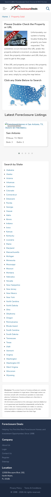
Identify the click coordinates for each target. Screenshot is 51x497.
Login (4, 449)
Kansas (9, 231)
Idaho (8, 215)
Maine (8, 244)
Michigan (10, 256)
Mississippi (10, 264)
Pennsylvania (12, 322)
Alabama (10, 170)
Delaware (10, 199)
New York (10, 297)
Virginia (9, 354)
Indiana (9, 223)
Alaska (9, 174)
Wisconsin (10, 371)
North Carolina (12, 301)
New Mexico (11, 293)
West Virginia (12, 367)
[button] (19, 153)
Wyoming (10, 375)
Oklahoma (10, 313)
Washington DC (13, 363)
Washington (11, 359)
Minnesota (10, 260)
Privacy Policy (16, 488)
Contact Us (7, 453)
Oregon (9, 318)
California (10, 186)
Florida (9, 203)
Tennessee (11, 338)
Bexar (10, 138)
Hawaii (9, 211)
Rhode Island (12, 326)
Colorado (10, 190)
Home (5, 16)
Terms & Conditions (32, 488)
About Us (6, 445)
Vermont (10, 350)
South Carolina (12, 330)
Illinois (9, 219)
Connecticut (11, 194)
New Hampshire (13, 285)
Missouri (9, 268)
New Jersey (11, 289)
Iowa (8, 227)
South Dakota (12, 334)
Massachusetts (12, 252)
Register (5, 457)
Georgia (9, 207)
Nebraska (10, 277)
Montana (10, 272)
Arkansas (10, 182)
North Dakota (12, 305)
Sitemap (5, 461)
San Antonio (13, 133)
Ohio (8, 309)
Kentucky (10, 235)
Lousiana (10, 240)
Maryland (10, 248)
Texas (8, 342)
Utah (8, 346)
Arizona (9, 178)
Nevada (9, 281)
